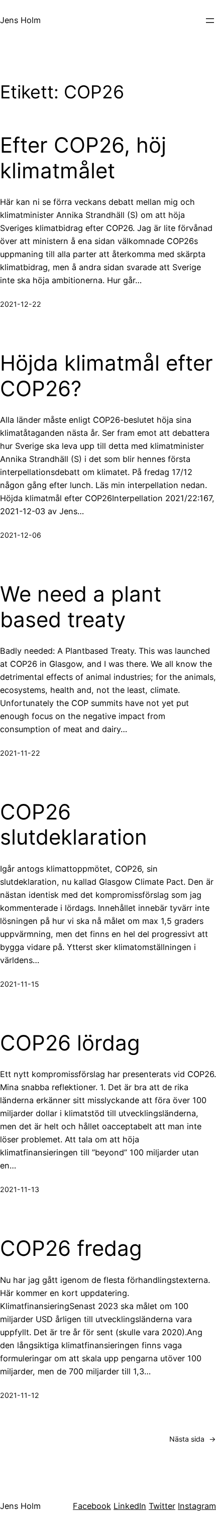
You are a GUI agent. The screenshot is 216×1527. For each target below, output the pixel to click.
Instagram (197, 1506)
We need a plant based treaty (80, 606)
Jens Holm (20, 20)
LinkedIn (130, 1506)
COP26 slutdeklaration (73, 824)
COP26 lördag (70, 1042)
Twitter (162, 1506)
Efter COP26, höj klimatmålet (83, 158)
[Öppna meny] (210, 21)
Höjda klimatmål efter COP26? (106, 375)
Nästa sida (192, 1439)
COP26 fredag (71, 1248)
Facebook (92, 1506)
